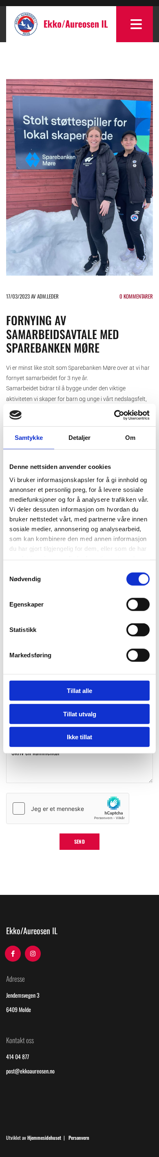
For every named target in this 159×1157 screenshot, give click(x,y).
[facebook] (13, 953)
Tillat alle (79, 690)
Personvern (78, 1137)
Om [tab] (130, 437)
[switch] (138, 604)
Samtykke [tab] (29, 437)
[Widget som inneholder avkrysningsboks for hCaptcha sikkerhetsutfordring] (67, 808)
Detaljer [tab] (79, 437)
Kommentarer (136, 296)
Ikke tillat (79, 737)
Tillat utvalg (79, 713)
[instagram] (33, 953)
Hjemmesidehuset (44, 1137)
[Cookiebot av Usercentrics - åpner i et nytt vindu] (114, 415)
